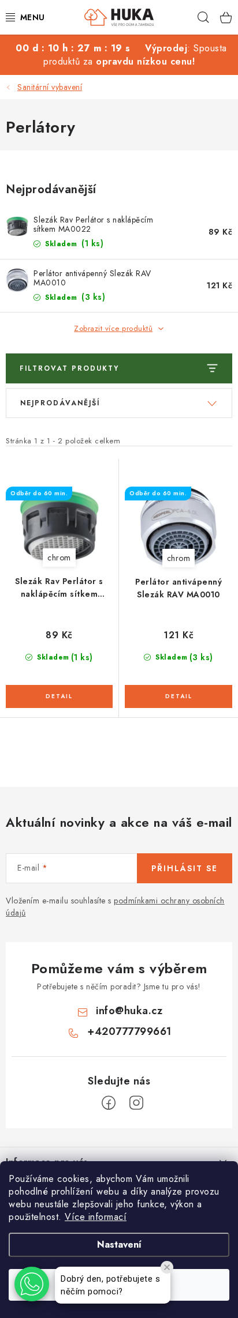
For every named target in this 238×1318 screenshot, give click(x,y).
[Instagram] (136, 1103)
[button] (31, 1284)
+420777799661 (129, 1031)
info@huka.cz (129, 1010)
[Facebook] (109, 1103)
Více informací (96, 1216)
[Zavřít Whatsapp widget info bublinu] (167, 1267)
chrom (59, 557)
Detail (59, 696)
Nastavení (119, 1244)
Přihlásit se (184, 868)
